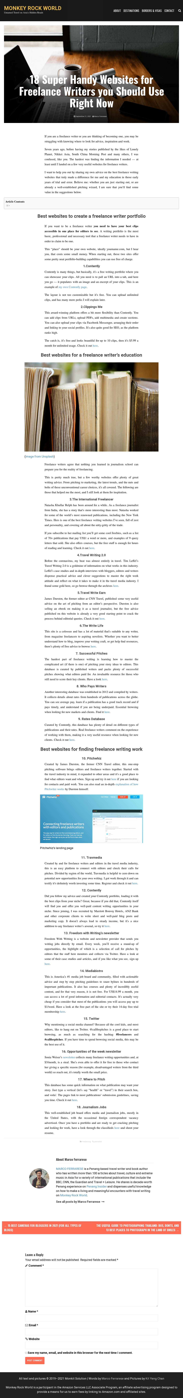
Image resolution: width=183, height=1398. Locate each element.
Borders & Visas (152, 10)
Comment (36, 1265)
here (95, 345)
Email (33, 1325)
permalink (98, 1142)
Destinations (131, 10)
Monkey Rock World (32, 8)
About (117, 10)
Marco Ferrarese (100, 116)
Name (33, 1311)
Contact (169, 10)
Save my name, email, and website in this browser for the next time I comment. (80, 1352)
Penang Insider (97, 1186)
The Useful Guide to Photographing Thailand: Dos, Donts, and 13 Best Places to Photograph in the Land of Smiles (137, 1227)
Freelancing (86, 1142)
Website (34, 1339)
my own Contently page (73, 287)
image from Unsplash (39, 456)
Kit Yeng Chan (154, 1378)
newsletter (69, 1057)
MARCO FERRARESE (69, 1169)
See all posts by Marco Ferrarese (78, 1201)
